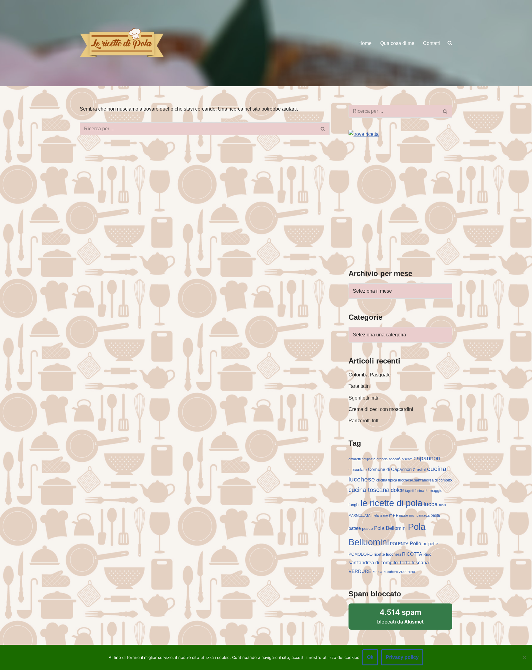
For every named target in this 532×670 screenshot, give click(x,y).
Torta (404, 562)
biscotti (407, 459)
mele (393, 515)
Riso (427, 554)
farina (419, 491)
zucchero (391, 572)
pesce (367, 528)
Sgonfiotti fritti (363, 397)
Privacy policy (402, 657)
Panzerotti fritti (364, 420)
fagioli (409, 491)
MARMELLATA (359, 515)
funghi (354, 504)
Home (365, 43)
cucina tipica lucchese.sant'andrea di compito (414, 480)
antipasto (368, 459)
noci (412, 515)
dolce (397, 490)
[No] (524, 657)
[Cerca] (323, 128)
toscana (420, 562)
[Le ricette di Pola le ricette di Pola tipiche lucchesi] (122, 43)
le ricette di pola (391, 503)
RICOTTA (412, 554)
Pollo (415, 543)
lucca (431, 504)
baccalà (395, 459)
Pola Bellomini (390, 528)
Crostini (419, 470)
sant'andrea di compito (373, 562)
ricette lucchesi (387, 554)
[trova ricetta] (364, 134)
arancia (382, 459)
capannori (426, 458)
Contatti (431, 43)
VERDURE (360, 571)
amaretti (355, 459)
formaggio (433, 491)
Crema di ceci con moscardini (381, 409)
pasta (435, 515)
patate (355, 528)
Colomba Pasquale (370, 374)
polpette (430, 543)
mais (442, 505)
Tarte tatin (359, 386)
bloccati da (400, 616)
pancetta (423, 515)
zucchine (407, 571)
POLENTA (399, 544)
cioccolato (358, 469)
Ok (370, 657)
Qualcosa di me (397, 43)
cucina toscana (369, 489)
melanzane (380, 515)
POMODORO (361, 554)
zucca (377, 572)
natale (403, 515)
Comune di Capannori (390, 469)
